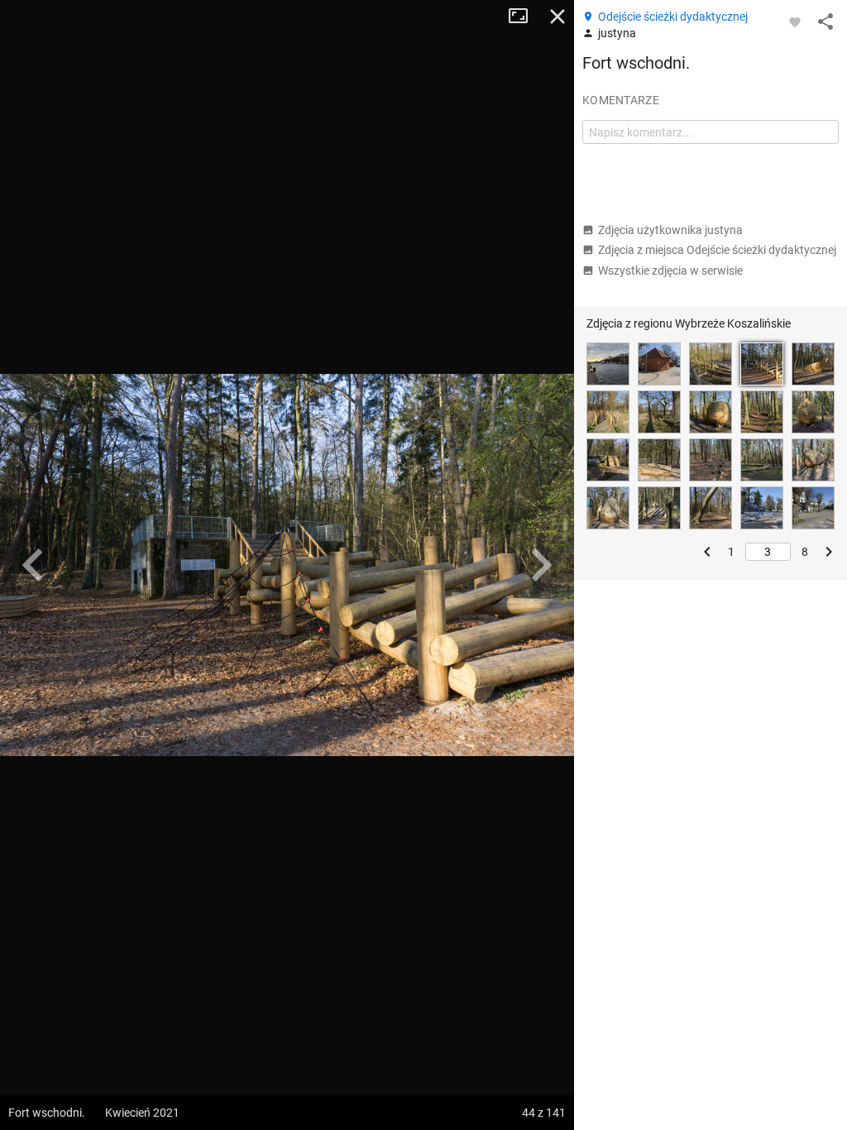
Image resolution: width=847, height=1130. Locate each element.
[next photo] (541, 565)
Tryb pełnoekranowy (524, 16)
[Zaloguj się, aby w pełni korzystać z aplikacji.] (795, 21)
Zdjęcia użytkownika (670, 230)
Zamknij (557, 16)
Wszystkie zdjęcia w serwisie (670, 270)
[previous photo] (33, 565)
